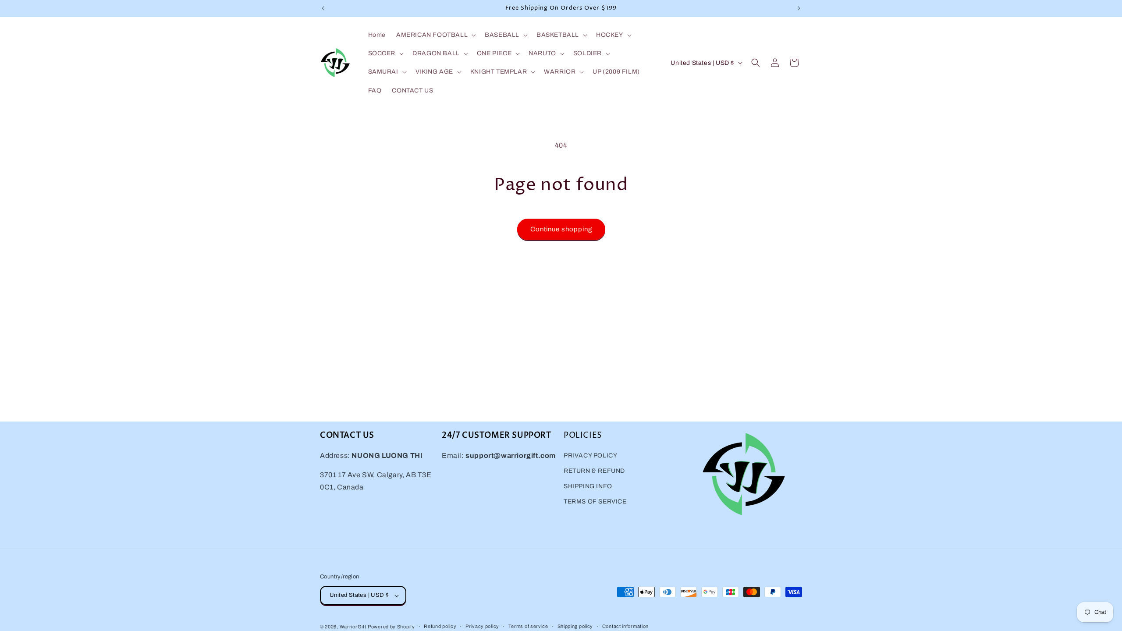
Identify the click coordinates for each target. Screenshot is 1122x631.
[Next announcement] (799, 8)
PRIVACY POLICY (590, 456)
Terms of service (528, 626)
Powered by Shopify (391, 626)
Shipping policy (575, 626)
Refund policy (440, 626)
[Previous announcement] (323, 8)
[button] (435, 35)
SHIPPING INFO (588, 486)
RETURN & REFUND (594, 471)
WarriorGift (353, 626)
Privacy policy (482, 626)
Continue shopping (561, 229)
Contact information (625, 626)
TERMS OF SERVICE (595, 502)
